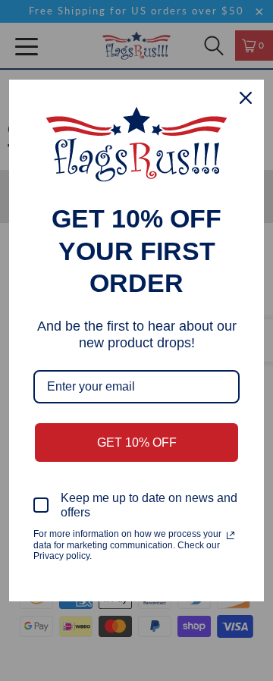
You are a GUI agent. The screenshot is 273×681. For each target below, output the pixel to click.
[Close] (246, 98)
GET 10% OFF (137, 442)
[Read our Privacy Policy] (230, 535)
